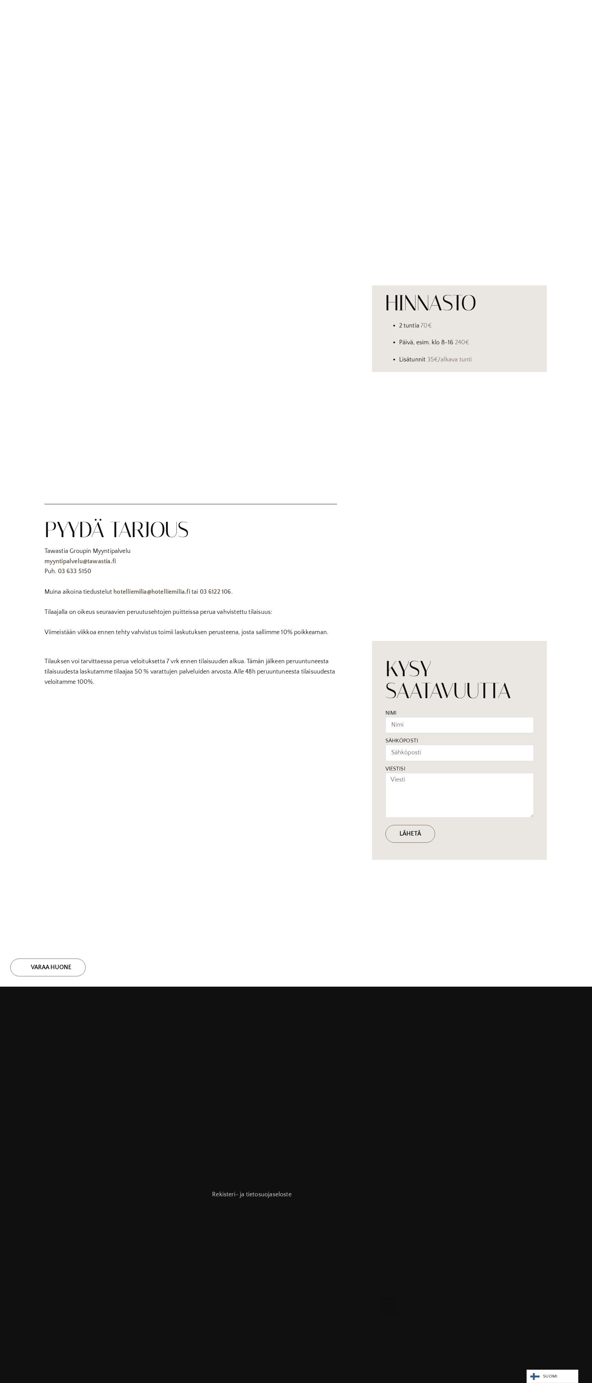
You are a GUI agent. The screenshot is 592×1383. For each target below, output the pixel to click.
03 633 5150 (74, 571)
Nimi (391, 713)
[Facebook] (388, 1305)
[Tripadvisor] (426, 1305)
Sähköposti (401, 741)
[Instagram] (407, 1305)
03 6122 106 (215, 592)
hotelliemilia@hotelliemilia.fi (151, 592)
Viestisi (395, 769)
